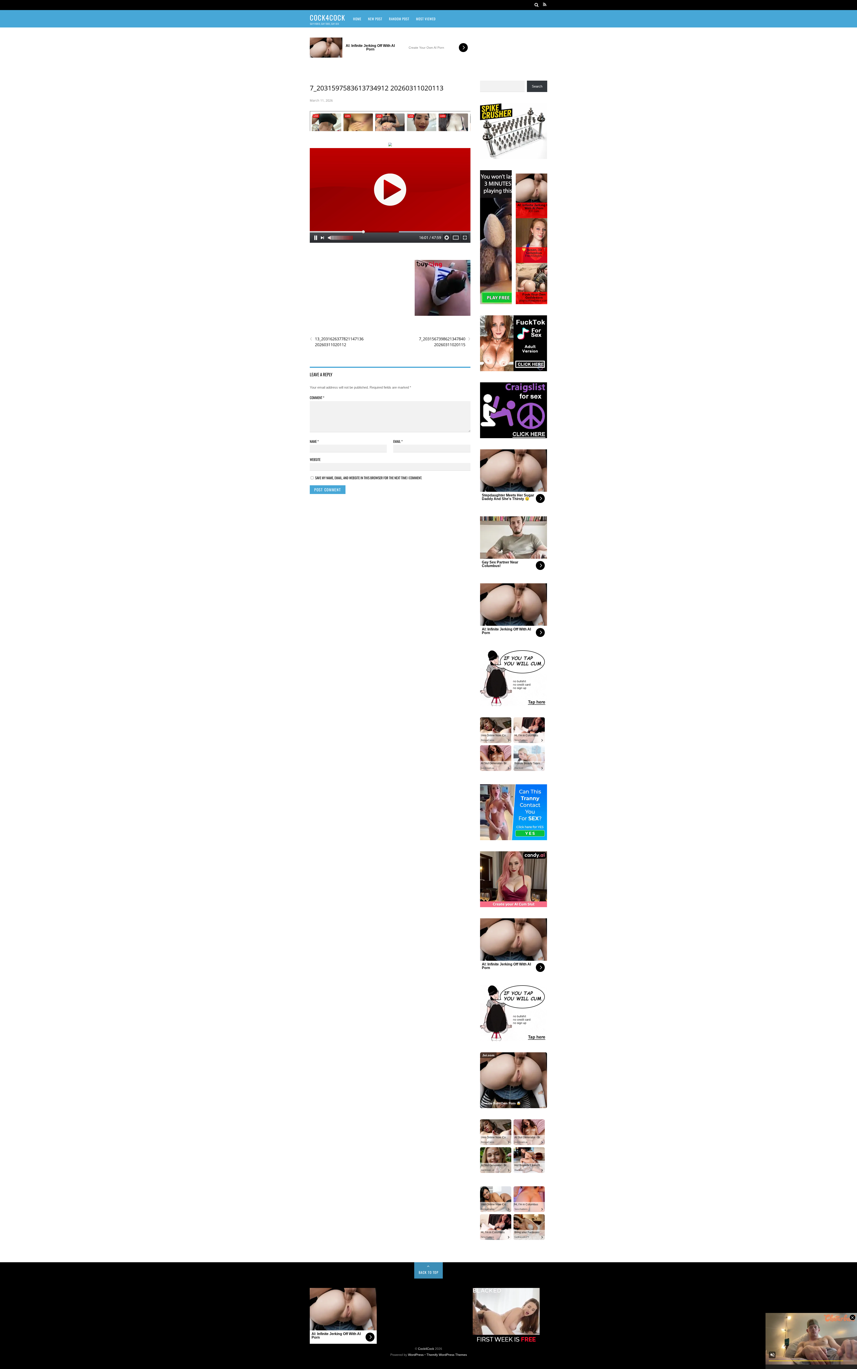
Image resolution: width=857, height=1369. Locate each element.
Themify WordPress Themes (446, 1354)
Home (357, 18)
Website (315, 459)
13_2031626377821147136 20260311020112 (337, 341)
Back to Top (429, 1272)
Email (398, 441)
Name (314, 441)
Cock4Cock (426, 1348)
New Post (375, 18)
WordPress (416, 1354)
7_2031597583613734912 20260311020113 (376, 87)
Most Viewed (426, 18)
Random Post (399, 18)
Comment (317, 397)
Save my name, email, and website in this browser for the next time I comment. (368, 477)
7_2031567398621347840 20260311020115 (444, 341)
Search (537, 86)
